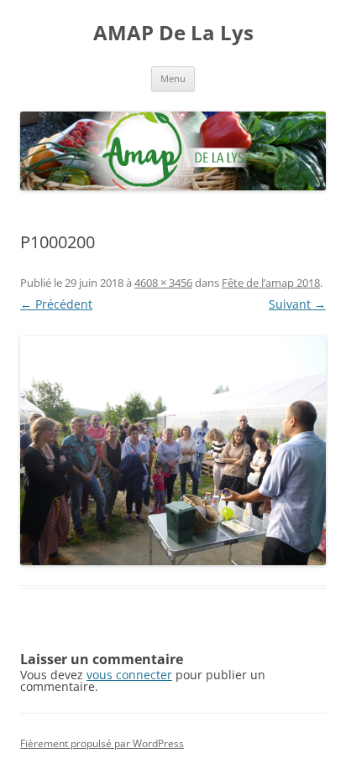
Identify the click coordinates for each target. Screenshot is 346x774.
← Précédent (56, 304)
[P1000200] (173, 450)
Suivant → (297, 304)
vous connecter (129, 675)
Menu (173, 78)
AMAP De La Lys (173, 33)
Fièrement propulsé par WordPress (102, 743)
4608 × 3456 (163, 282)
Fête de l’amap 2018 (271, 282)
